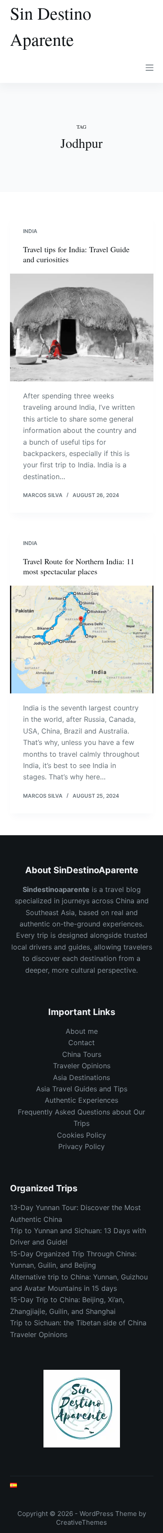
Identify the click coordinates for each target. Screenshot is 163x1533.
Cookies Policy (81, 1135)
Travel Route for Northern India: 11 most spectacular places (78, 566)
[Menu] (149, 68)
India (30, 231)
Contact (81, 1042)
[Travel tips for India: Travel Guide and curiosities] (81, 328)
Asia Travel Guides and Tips (81, 1088)
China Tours (81, 1054)
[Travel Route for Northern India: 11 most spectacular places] (81, 640)
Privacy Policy (81, 1146)
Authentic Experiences (81, 1100)
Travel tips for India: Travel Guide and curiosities (76, 254)
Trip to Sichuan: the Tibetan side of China (78, 1322)
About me (82, 1031)
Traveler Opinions (81, 1065)
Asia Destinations (81, 1077)
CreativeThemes (81, 1522)
